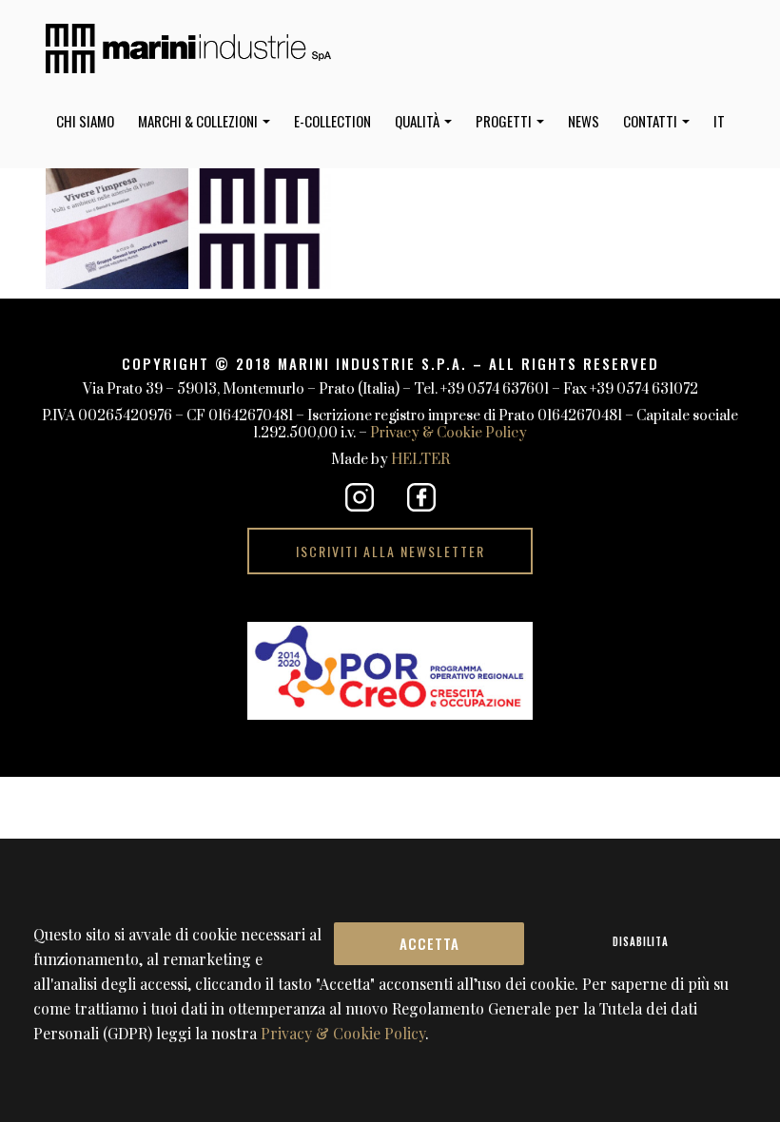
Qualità (418, 120)
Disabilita (641, 941)
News (583, 120)
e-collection (332, 120)
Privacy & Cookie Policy (448, 433)
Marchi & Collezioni (199, 120)
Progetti (505, 120)
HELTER (420, 460)
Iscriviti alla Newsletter (390, 551)
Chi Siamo (85, 120)
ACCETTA (429, 943)
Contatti (651, 120)
